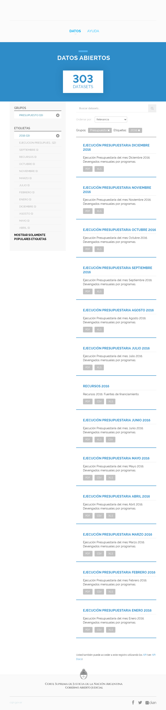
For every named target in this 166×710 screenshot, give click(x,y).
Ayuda (93, 31)
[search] (152, 108)
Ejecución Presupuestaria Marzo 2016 (117, 534)
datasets (83, 81)
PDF (87, 169)
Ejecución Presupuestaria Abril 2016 (116, 496)
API (145, 654)
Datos (75, 31)
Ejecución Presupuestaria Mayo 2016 (116, 458)
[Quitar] (108, 130)
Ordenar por (83, 119)
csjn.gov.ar (16, 702)
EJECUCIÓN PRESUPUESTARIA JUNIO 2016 (116, 420)
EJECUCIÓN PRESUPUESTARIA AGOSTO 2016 (118, 310)
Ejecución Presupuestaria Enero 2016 (117, 610)
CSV (99, 401)
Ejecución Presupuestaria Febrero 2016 (119, 572)
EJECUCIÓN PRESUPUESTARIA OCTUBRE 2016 (119, 230)
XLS (99, 169)
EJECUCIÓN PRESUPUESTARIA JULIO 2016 (116, 348)
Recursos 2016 (96, 386)
